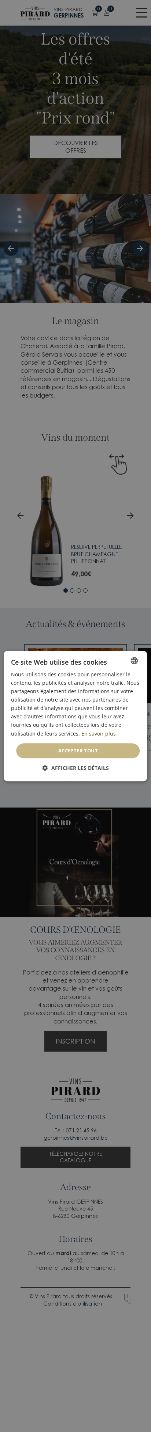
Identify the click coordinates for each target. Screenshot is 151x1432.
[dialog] (75, 716)
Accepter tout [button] (78, 750)
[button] (76, 768)
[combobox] (134, 660)
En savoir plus (98, 733)
